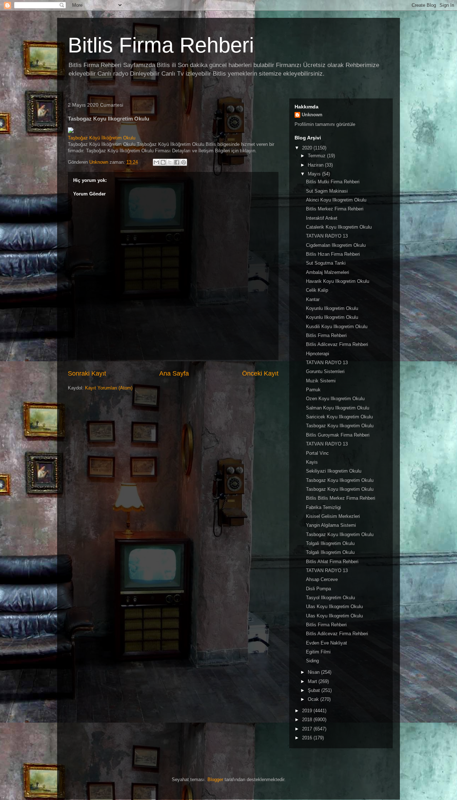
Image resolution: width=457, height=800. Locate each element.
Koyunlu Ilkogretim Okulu (332, 308)
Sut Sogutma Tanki (326, 263)
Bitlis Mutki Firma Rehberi (333, 181)
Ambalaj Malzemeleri (327, 272)
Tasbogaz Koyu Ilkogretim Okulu (339, 425)
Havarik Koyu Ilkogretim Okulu (337, 281)
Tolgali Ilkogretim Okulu (330, 543)
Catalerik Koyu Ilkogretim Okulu (339, 227)
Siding (312, 660)
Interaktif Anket (321, 218)
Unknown (312, 114)
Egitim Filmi (318, 651)
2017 (307, 729)
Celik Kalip (317, 290)
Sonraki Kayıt (87, 373)
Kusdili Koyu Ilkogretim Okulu (336, 326)
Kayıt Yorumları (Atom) (108, 388)
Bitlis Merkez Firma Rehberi (334, 209)
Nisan (314, 672)
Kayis (312, 462)
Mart (313, 681)
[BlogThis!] (163, 162)
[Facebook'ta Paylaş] (176, 162)
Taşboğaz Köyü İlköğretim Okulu (101, 138)
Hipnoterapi (317, 353)
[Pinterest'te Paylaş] (183, 162)
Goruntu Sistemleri (325, 371)
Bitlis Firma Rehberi (161, 45)
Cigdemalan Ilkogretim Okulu (336, 245)
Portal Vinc (317, 453)
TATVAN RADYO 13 (327, 236)
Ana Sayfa (174, 373)
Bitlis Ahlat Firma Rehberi (332, 561)
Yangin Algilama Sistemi (331, 525)
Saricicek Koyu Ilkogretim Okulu (339, 416)
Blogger (215, 779)
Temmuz (317, 155)
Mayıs (315, 174)
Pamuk (313, 389)
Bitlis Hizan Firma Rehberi (333, 254)
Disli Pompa (318, 588)
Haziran (316, 165)
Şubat (314, 690)
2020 (307, 148)
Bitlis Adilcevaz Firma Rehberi (337, 344)
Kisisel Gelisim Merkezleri (333, 516)
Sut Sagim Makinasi (327, 191)
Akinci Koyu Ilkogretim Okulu (336, 200)
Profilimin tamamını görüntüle (325, 124)
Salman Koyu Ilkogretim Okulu (337, 408)
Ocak (314, 699)
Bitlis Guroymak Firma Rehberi (338, 435)
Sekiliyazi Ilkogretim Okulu (333, 471)
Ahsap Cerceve (322, 579)
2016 (307, 737)
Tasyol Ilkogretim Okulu (330, 597)
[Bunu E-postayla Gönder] (156, 162)
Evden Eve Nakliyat (326, 643)
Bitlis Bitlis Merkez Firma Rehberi (340, 498)
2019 (307, 710)
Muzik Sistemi (321, 380)
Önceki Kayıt (260, 373)
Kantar (313, 299)
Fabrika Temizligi (323, 507)
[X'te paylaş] (170, 162)
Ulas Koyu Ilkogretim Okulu (334, 606)
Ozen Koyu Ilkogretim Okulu (335, 398)
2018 (307, 719)
